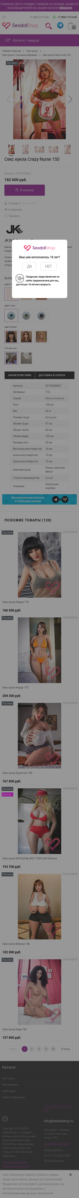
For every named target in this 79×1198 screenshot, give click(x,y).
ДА (29, 266)
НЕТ (48, 266)
